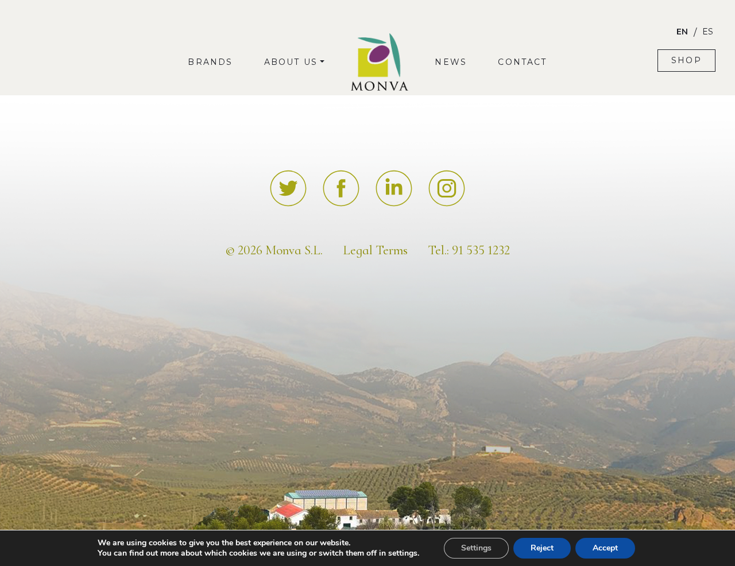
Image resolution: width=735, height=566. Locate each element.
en (682, 31)
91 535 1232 (481, 250)
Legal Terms (375, 250)
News (451, 62)
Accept (605, 547)
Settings (476, 547)
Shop (686, 60)
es (707, 31)
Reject (542, 547)
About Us (291, 62)
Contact (522, 62)
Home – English (379, 49)
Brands (210, 62)
